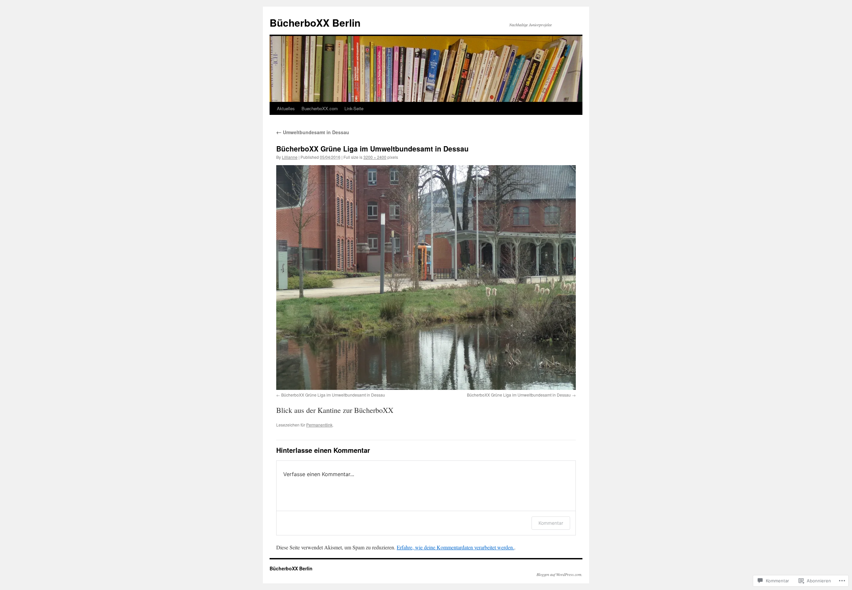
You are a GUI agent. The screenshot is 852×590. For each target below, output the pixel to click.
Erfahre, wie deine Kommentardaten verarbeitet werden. (455, 547)
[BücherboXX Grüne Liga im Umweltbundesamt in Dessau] (426, 277)
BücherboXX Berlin (315, 22)
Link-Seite (353, 108)
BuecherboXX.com (320, 108)
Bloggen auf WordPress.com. (559, 574)
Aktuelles (286, 108)
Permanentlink (319, 425)
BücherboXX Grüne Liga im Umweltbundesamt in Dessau (333, 395)
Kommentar (550, 523)
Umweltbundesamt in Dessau (312, 132)
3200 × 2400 (374, 157)
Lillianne (290, 157)
